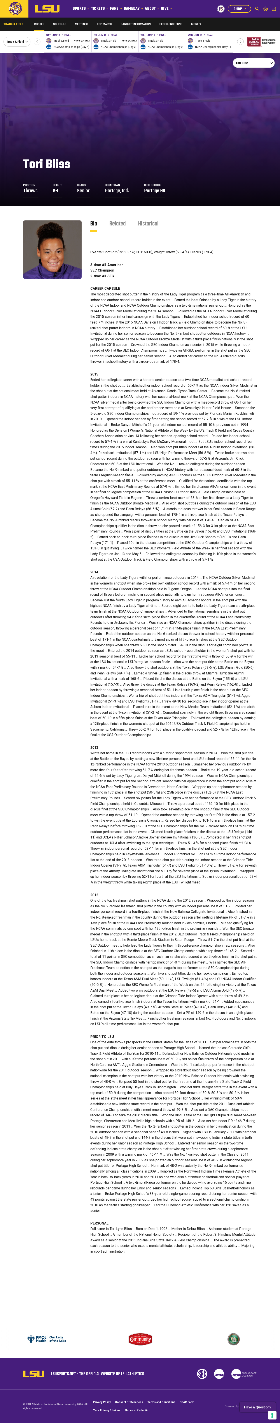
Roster (39, 24)
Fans (114, 9)
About (150, 9)
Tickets (98, 9)
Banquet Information (136, 25)
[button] (240, 41)
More (195, 24)
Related (117, 224)
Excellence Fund (170, 25)
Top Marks (104, 24)
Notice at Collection (137, 1410)
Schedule (59, 24)
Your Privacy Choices (107, 1410)
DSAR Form (187, 1402)
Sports (79, 9)
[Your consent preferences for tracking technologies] (272, 1415)
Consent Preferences (129, 1402)
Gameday (132, 9)
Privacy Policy (102, 1402)
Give (165, 9)
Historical (148, 224)
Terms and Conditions (161, 1402)
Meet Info (81, 24)
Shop (242, 9)
